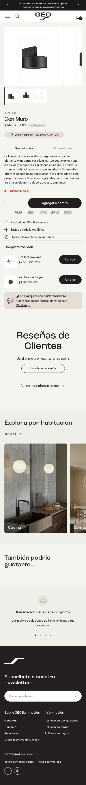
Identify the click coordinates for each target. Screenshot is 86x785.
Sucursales (11, 733)
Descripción (24, 148)
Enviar (75, 696)
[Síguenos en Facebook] (7, 770)
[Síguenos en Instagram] (17, 770)
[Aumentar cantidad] (23, 203)
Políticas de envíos (57, 726)
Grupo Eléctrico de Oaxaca (21, 739)
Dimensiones (62, 148)
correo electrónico (52, 300)
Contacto (10, 726)
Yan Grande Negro (31, 277)
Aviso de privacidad (49, 761)
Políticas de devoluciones (61, 720)
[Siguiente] (79, 5)
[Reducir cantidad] (9, 203)
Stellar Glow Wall (30, 257)
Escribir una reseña (43, 368)
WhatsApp (23, 305)
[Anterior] (7, 5)
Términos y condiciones (19, 761)
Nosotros (10, 720)
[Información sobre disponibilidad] (28, 191)
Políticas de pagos (57, 733)
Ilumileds (10, 112)
